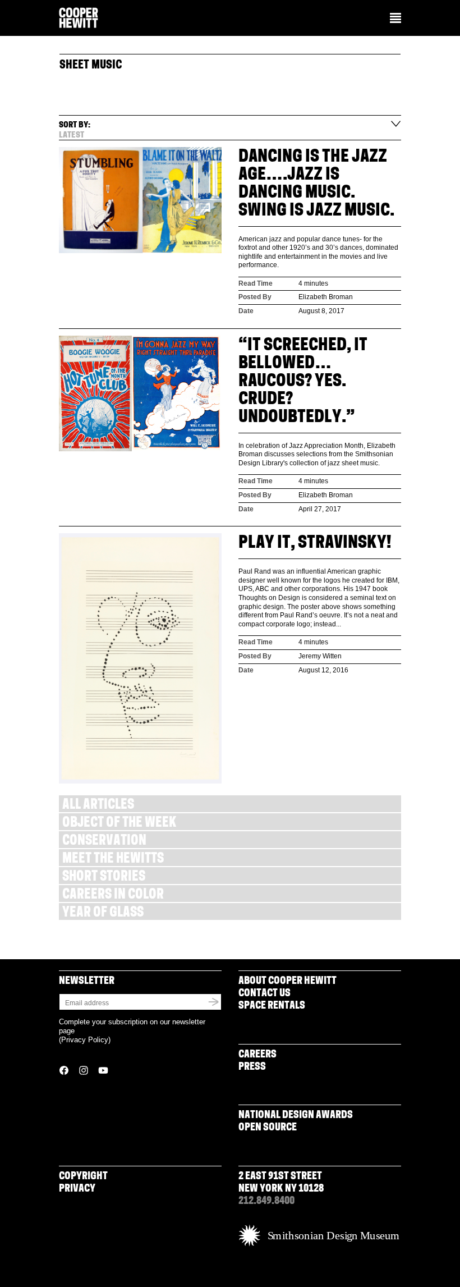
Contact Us (264, 994)
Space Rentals (271, 1006)
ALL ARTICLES (98, 805)
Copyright (83, 1177)
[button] (395, 19)
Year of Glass (103, 913)
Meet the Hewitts (113, 859)
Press (252, 1067)
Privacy (77, 1189)
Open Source (267, 1128)
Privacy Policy (84, 1040)
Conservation (104, 841)
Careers (257, 1055)
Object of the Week (119, 823)
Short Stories (103, 877)
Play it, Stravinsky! (314, 543)
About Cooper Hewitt (287, 982)
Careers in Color (113, 895)
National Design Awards (295, 1116)
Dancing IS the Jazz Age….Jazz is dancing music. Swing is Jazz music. (316, 184)
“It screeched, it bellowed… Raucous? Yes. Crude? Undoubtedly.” (302, 382)
